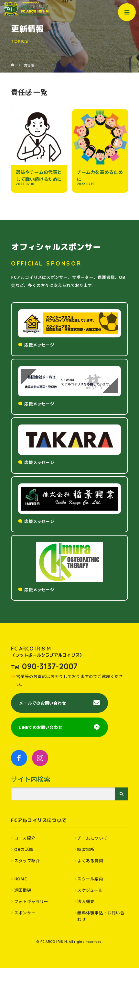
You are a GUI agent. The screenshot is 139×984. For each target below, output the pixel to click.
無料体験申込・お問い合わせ (100, 916)
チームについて (92, 838)
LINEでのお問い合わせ (40, 727)
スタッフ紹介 (27, 860)
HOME (20, 879)
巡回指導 (22, 890)
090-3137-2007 (50, 666)
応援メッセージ (39, 345)
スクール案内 (90, 879)
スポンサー (25, 913)
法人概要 (85, 901)
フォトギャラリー (31, 901)
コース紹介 (24, 838)
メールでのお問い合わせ (42, 703)
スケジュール (89, 890)
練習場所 (85, 849)
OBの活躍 (23, 849)
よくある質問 (90, 860)
